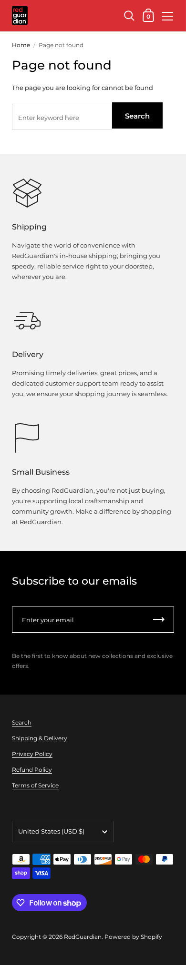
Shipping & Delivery (39, 738)
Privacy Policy (32, 753)
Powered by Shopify (133, 936)
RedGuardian (83, 936)
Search (137, 115)
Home (21, 45)
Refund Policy (32, 769)
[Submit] (159, 620)
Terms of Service (35, 785)
